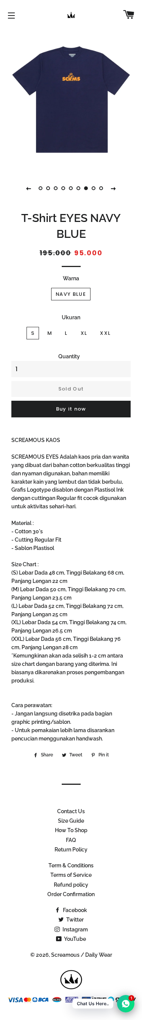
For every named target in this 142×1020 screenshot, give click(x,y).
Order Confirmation (71, 894)
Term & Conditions (71, 865)
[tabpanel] (71, 99)
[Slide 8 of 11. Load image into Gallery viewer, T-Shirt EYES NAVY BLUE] (94, 188)
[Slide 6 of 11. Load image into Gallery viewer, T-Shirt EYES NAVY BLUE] (79, 188)
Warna (71, 278)
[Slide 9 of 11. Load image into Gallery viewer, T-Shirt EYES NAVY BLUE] (101, 188)
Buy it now (71, 408)
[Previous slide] (28, 188)
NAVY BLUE (71, 294)
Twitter (74, 920)
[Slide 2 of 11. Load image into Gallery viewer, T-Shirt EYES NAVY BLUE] (48, 188)
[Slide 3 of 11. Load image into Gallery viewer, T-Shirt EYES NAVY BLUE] (56, 188)
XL (84, 333)
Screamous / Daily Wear (81, 955)
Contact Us (71, 811)
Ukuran (71, 317)
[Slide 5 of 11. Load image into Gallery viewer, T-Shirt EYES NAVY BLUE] (71, 188)
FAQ (71, 840)
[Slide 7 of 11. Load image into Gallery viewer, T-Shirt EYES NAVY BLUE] (86, 188)
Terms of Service (71, 875)
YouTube (74, 939)
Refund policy (71, 885)
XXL (105, 333)
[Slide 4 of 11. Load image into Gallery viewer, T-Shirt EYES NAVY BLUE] (63, 188)
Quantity (69, 356)
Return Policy (71, 850)
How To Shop (71, 830)
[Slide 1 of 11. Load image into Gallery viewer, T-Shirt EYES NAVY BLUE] (41, 188)
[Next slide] (113, 188)
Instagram (74, 929)
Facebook (74, 910)
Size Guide (71, 821)
